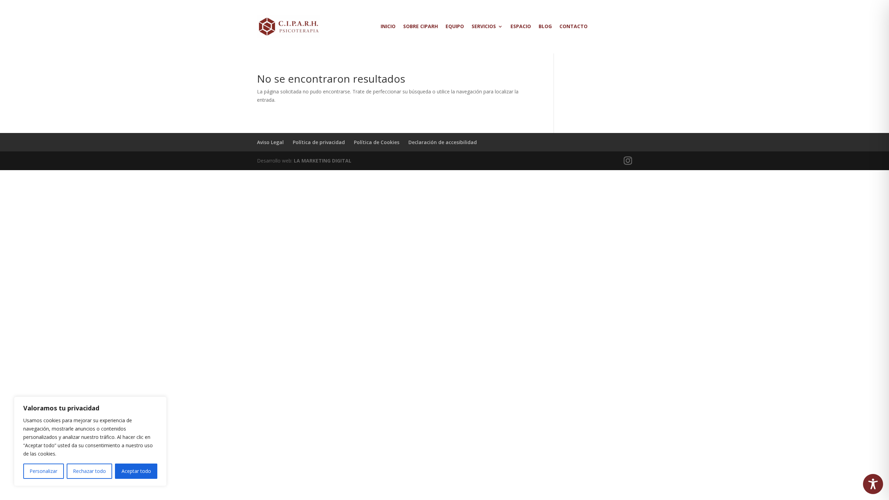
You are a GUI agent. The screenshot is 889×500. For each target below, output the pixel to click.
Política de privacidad (319, 142)
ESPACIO (520, 26)
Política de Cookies (376, 142)
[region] (90, 441)
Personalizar (43, 471)
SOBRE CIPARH (420, 26)
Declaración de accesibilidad (442, 142)
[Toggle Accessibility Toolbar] (873, 484)
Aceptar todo (136, 471)
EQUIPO (455, 26)
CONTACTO (573, 26)
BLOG (545, 26)
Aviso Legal (270, 142)
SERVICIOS (484, 26)
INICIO (388, 26)
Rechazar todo (89, 471)
